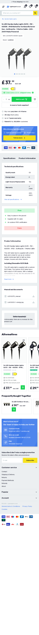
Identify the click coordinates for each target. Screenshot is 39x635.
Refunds (4, 483)
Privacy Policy (27, 506)
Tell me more (17, 138)
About (4, 486)
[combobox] (17, 13)
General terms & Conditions (11, 506)
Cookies (4, 509)
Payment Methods (8, 480)
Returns (4, 477)
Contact (4, 472)
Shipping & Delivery (8, 474)
